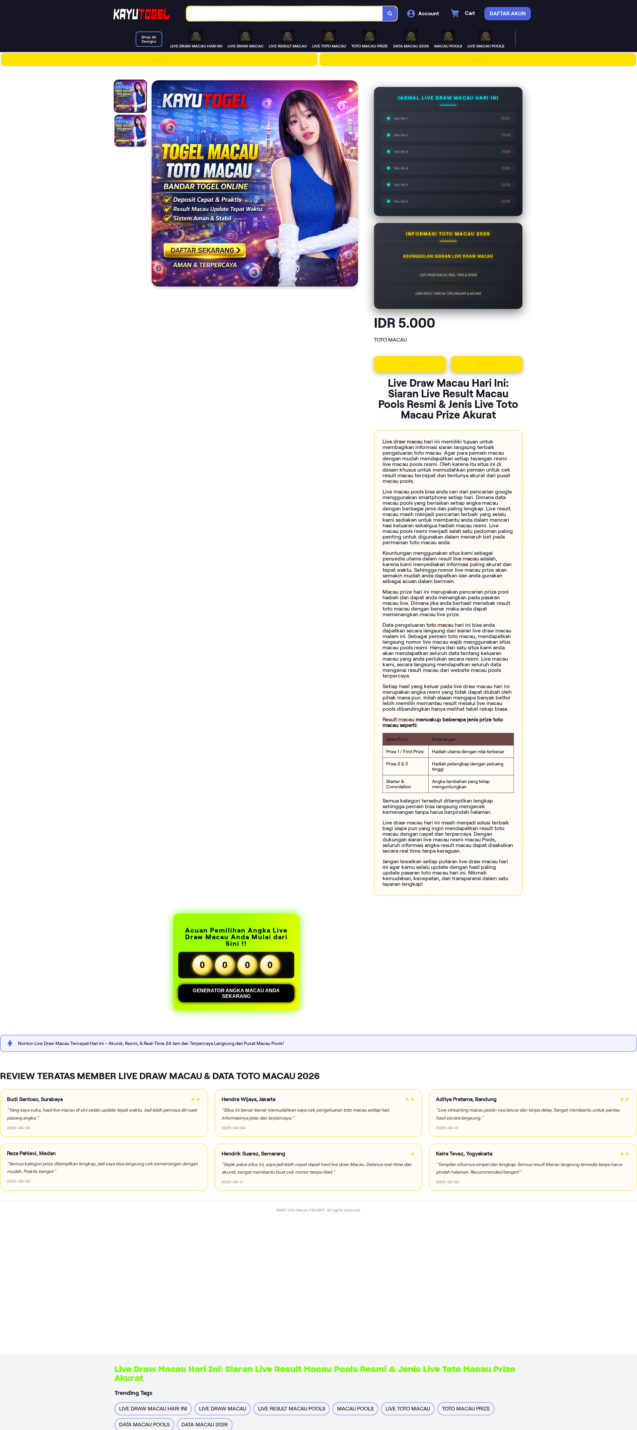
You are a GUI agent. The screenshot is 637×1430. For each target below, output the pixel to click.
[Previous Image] (157, 184)
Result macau (399, 719)
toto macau (440, 625)
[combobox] (284, 13)
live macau (466, 558)
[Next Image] (352, 184)
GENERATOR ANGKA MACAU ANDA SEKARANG (236, 993)
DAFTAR (478, 59)
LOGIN (159, 59)
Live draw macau (403, 441)
